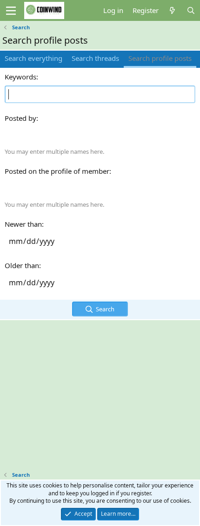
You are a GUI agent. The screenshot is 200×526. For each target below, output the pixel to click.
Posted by (20, 118)
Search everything (33, 58)
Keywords (20, 76)
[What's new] (172, 10)
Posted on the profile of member (57, 171)
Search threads (95, 58)
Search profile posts (160, 58)
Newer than (23, 224)
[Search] (191, 10)
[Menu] (11, 10)
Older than (22, 265)
